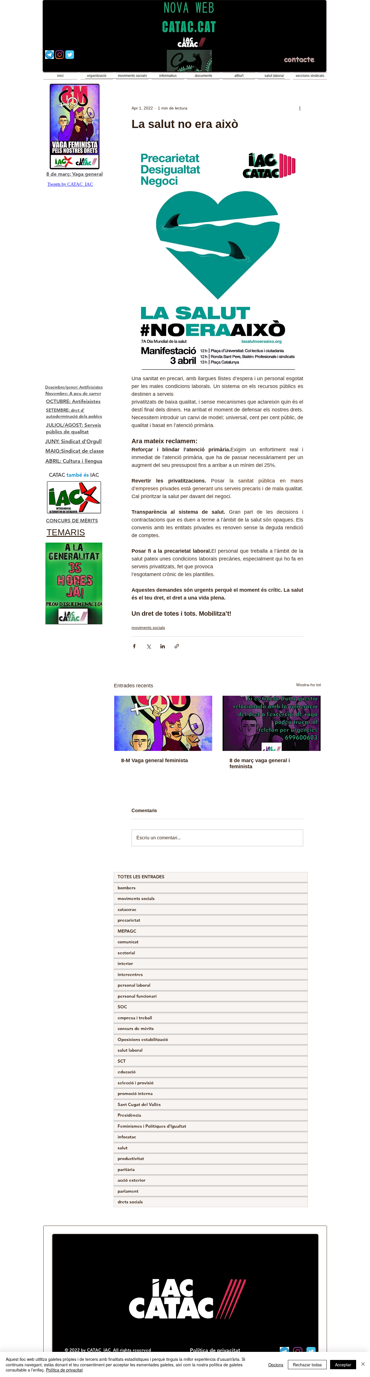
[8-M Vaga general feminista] (163, 723)
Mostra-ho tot (308, 684)
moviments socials (148, 627)
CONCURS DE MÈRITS (72, 521)
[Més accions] (299, 108)
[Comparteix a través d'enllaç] (177, 646)
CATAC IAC (99, 1350)
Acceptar (343, 1364)
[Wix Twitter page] (69, 54)
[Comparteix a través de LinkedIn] (162, 646)
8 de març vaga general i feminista (260, 763)
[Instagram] (59, 54)
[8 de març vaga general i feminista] (272, 723)
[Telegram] (49, 54)
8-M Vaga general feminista (154, 760)
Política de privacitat (64, 1370)
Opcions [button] (275, 1364)
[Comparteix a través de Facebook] (134, 646)
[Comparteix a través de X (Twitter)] (148, 646)
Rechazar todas (307, 1364)
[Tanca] (363, 1364)
